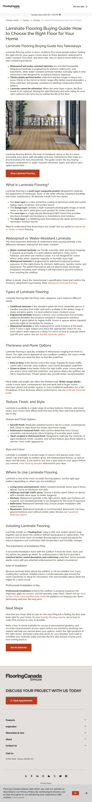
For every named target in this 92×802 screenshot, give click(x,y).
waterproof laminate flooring (62, 283)
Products (10, 720)
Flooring (26, 20)
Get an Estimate (19, 647)
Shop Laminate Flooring (23, 173)
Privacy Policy (45, 783)
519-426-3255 (78, 7)
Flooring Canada (12, 20)
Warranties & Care (15, 733)
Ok (75, 793)
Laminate (36, 20)
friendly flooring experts (53, 617)
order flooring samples (30, 463)
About (9, 739)
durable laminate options (52, 334)
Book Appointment (22, 700)
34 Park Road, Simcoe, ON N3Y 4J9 (19, 759)
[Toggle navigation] (86, 6)
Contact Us (11, 745)
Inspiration (11, 726)
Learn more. (18, 797)
